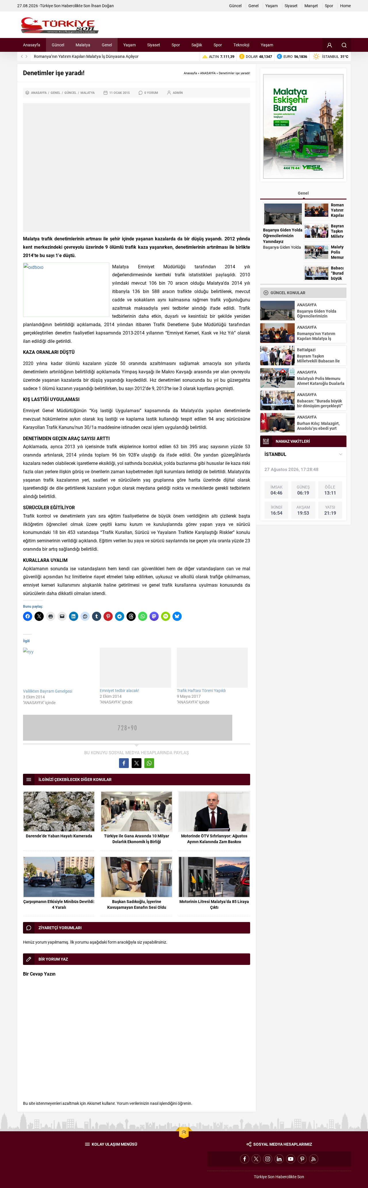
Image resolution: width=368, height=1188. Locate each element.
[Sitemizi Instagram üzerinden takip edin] (267, 1159)
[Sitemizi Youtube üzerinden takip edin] (290, 1159)
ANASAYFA (208, 73)
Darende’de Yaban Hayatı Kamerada (59, 836)
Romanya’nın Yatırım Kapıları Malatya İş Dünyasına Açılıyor (316, 338)
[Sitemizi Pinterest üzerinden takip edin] (302, 1159)
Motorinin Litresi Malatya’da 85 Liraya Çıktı (214, 904)
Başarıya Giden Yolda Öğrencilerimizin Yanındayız (282, 235)
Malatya (87, 92)
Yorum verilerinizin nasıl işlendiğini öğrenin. (154, 1103)
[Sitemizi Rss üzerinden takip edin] (313, 1159)
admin (178, 92)
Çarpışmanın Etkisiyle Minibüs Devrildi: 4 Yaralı (59, 904)
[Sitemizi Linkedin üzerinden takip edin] (279, 1159)
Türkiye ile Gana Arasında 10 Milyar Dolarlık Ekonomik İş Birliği (136, 838)
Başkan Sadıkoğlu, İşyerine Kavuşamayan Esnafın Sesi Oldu (136, 904)
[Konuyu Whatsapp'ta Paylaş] (149, 763)
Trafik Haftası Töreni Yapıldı (201, 690)
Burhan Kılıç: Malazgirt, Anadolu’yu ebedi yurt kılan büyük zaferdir (318, 428)
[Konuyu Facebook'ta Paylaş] (124, 763)
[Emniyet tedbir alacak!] (135, 668)
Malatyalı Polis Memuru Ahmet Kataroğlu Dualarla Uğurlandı (320, 383)
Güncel (70, 92)
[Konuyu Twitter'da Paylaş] (136, 763)
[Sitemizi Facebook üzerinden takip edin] (244, 1159)
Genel (55, 92)
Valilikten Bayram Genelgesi (47, 691)
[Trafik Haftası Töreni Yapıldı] (212, 668)
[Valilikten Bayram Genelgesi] (58, 668)
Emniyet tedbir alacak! (119, 690)
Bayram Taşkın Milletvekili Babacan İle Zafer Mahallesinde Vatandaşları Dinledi (103, 56)
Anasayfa (190, 73)
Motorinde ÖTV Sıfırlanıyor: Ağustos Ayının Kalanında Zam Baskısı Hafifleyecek (214, 841)
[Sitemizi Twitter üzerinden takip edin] (256, 1159)
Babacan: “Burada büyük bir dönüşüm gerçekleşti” (320, 403)
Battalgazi (306, 349)
